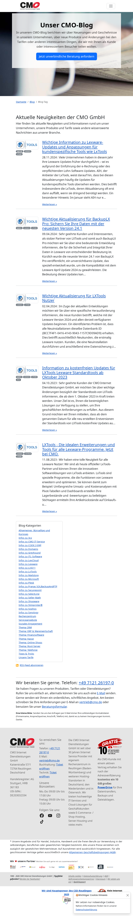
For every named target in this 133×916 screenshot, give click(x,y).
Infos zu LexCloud (29, 560)
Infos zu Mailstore (29, 575)
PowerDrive (105, 787)
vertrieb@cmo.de (90, 702)
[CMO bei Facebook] (41, 815)
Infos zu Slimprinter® (30, 605)
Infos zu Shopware (29, 601)
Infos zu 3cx (25, 537)
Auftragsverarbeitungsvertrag (81, 879)
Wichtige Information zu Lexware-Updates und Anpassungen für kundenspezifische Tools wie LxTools (74, 147)
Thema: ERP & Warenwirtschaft (36, 631)
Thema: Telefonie (28, 649)
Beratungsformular (54, 707)
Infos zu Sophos (27, 608)
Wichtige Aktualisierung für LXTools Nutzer (74, 298)
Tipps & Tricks (26, 653)
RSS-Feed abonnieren (31, 665)
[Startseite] (30, 6)
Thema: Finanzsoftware (31, 634)
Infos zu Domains (28, 549)
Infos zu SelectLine (29, 593)
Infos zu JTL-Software (30, 556)
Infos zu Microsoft (29, 579)
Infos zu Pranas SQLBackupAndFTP (38, 586)
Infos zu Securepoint (30, 590)
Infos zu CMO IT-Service (32, 541)
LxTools (19, 154)
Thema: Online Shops (30, 642)
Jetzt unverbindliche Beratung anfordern (66, 56)
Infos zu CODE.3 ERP (30, 545)
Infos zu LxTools (28, 571)
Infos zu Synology (28, 612)
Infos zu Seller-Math (30, 597)
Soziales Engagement (30, 623)
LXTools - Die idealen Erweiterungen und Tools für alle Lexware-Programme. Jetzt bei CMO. (78, 449)
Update (19, 228)
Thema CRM (25, 627)
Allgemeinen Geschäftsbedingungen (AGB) (92, 852)
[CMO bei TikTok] (41, 821)
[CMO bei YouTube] (50, 815)
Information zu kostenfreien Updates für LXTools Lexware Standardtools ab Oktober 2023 (78, 372)
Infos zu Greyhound (30, 552)
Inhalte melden (74, 876)
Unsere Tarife (26, 657)
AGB (106, 876)
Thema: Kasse (26, 638)
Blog (32, 101)
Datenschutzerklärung (86, 909)
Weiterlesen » (49, 204)
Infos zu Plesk (26, 582)
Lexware (27, 151)
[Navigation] (111, 6)
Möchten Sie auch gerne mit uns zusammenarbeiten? (57, 861)
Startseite (21, 101)
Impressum (101, 879)
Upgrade (19, 151)
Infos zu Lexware (28, 564)
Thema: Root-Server (29, 646)
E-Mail (101, 693)
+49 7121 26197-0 (96, 683)
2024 (18, 380)
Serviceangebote (28, 620)
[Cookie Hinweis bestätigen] (127, 895)
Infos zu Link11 (27, 567)
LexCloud (28, 454)
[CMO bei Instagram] (58, 815)
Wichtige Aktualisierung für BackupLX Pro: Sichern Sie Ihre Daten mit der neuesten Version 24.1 (76, 223)
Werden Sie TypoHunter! (30, 879)
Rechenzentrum (27, 616)
